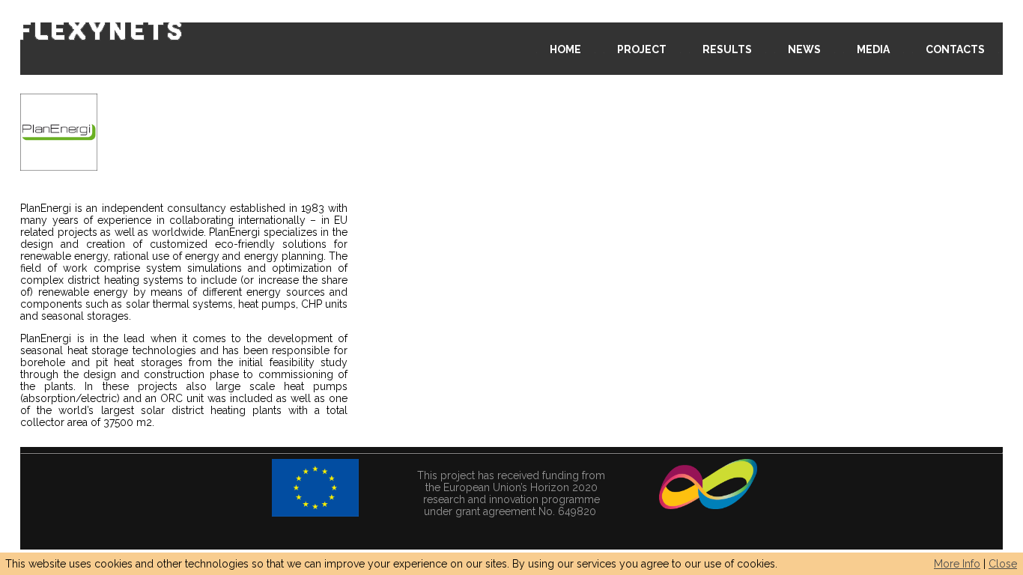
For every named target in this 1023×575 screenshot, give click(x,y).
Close (1003, 564)
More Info (957, 564)
